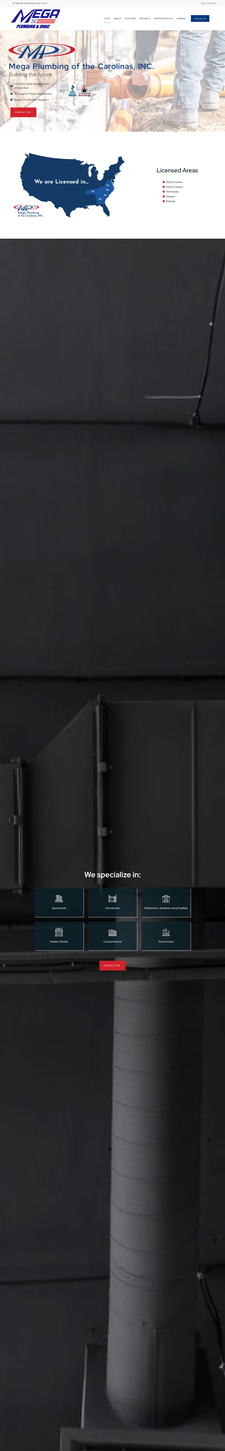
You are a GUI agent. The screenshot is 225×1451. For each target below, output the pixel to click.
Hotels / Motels (59, 941)
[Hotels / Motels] (59, 932)
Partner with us (163, 18)
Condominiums (112, 941)
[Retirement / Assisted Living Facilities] (166, 899)
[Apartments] (59, 899)
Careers (181, 18)
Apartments (59, 908)
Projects (144, 18)
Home (107, 18)
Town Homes (166, 941)
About (117, 18)
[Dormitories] (112, 899)
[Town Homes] (166, 932)
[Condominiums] (112, 932)
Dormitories (112, 908)
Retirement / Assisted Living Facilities (165, 908)
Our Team (130, 18)
